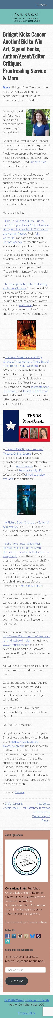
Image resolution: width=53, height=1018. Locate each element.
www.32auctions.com (16, 644)
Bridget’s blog (37, 162)
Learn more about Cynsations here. (26, 922)
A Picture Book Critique (19, 522)
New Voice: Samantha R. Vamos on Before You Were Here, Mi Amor (38, 812)
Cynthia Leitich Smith (18, 892)
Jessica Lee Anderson (35, 391)
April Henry (26, 305)
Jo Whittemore (39, 386)
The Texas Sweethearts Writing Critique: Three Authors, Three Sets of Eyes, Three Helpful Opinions (26, 361)
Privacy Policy (26, 1013)
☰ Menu (41, 5)
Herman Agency (12, 242)
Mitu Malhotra (22, 909)
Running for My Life (30, 470)
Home (6, 87)
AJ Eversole (38, 905)
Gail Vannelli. (32, 913)
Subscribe (16, 981)
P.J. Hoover (9, 391)
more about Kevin (31, 585)
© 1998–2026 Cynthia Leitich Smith (26, 1000)
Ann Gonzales (24, 466)
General (19, 792)
